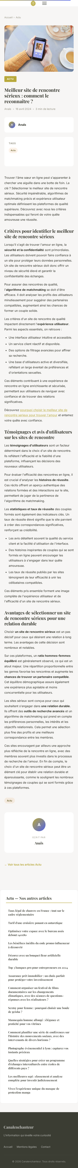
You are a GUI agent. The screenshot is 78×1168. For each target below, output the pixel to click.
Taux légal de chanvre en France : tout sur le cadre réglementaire (36, 912)
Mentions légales (27, 1146)
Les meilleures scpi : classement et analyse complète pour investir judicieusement (35, 1078)
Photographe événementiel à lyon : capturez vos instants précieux (38, 1050)
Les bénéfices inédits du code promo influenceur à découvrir (39, 945)
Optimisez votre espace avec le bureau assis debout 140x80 (36, 933)
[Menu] (44, 3)
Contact (45, 1146)
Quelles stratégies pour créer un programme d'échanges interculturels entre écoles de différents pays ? (36, 1064)
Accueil (8, 17)
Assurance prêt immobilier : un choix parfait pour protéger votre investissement (36, 977)
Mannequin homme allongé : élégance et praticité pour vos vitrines (33, 1022)
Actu (18, 17)
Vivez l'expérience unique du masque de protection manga (33, 1090)
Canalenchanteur (19, 1126)
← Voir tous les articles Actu (22, 864)
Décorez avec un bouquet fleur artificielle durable (34, 957)
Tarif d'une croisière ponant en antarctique (35, 923)
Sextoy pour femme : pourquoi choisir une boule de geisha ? (38, 1010)
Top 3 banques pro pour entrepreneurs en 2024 (38, 967)
